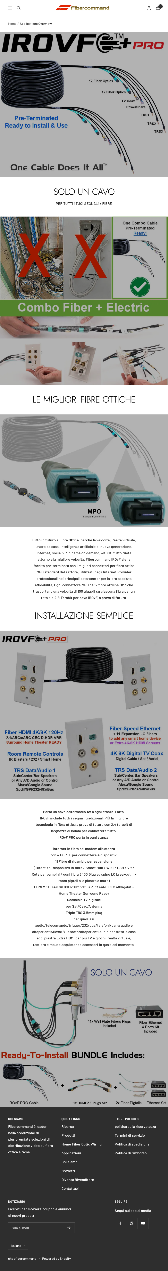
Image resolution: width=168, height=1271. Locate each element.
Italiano (16, 1245)
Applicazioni (71, 1153)
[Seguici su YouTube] (143, 1223)
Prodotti (68, 1135)
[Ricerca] (18, 8)
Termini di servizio (130, 1135)
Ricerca (67, 1126)
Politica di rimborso (131, 1153)
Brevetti (68, 1170)
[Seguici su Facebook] (120, 1223)
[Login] (149, 8)
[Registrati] (69, 1227)
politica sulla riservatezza (135, 1126)
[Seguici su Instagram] (131, 1223)
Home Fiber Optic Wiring (81, 1144)
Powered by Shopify (56, 1258)
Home (12, 23)
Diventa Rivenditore (77, 1179)
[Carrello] (158, 8)
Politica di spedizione (132, 1144)
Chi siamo (69, 1161)
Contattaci (70, 1188)
